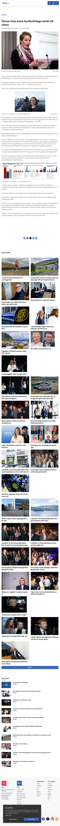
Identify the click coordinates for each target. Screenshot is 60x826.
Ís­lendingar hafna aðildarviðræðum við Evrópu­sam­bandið (28, 717)
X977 (49, 798)
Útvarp (38, 795)
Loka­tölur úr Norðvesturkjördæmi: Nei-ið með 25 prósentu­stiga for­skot (32, 752)
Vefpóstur (19, 803)
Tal (48, 800)
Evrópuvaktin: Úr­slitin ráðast (20, 682)
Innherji (50, 783)
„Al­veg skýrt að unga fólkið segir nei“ (15, 636)
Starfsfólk (19, 799)
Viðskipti (39, 785)
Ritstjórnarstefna (21, 795)
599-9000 (6, 799)
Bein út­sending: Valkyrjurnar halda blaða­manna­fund (27, 691)
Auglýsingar (20, 791)
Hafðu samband (21, 793)
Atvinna (49, 787)
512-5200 (21, 789)
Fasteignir (50, 785)
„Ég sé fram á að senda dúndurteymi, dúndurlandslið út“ (27, 708)
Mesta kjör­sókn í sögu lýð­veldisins (43, 300)
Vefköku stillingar (13, 819)
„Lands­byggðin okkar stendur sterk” (14, 374)
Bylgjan (49, 794)
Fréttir (38, 783)
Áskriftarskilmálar (21, 797)
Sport (38, 787)
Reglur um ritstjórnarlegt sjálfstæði (8, 790)
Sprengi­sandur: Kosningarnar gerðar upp (24, 761)
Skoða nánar (8, 815)
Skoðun (38, 791)
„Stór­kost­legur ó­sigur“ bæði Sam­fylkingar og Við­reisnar (27, 726)
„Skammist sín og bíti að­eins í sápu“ (14, 615)
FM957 (49, 795)
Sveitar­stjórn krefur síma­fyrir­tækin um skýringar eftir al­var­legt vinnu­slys (32, 735)
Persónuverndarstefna (7, 793)
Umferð (19, 801)
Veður (49, 791)
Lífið (38, 790)
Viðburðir (50, 790)
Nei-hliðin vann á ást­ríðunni (41, 349)
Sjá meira (30, 667)
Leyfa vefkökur (31, 819)
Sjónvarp (39, 794)
